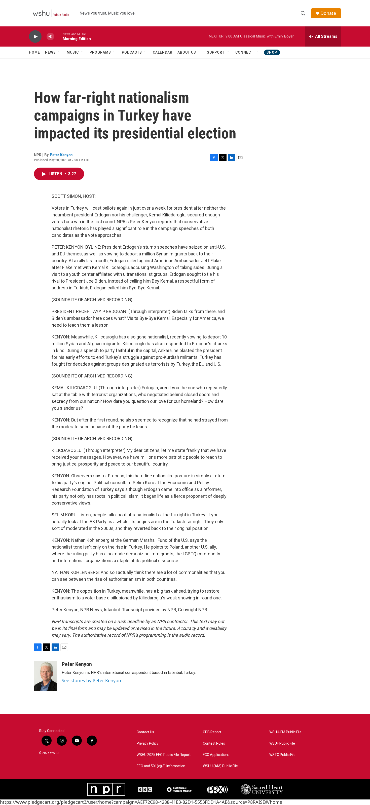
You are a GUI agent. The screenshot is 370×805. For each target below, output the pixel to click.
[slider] (58, 36)
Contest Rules (214, 743)
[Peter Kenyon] (45, 676)
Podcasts (132, 52)
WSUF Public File (282, 743)
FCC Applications (216, 755)
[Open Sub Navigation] (60, 52)
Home (34, 52)
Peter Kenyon (61, 154)
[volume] (50, 36)
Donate (328, 13)
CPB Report (212, 732)
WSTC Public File (282, 755)
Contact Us (145, 732)
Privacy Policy (147, 743)
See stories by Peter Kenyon (91, 680)
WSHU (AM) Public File (220, 766)
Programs (100, 52)
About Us (186, 52)
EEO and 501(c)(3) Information (161, 766)
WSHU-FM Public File (285, 732)
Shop (272, 52)
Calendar (162, 52)
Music (73, 52)
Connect (244, 52)
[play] (35, 37)
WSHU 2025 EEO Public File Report (164, 755)
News (50, 52)
